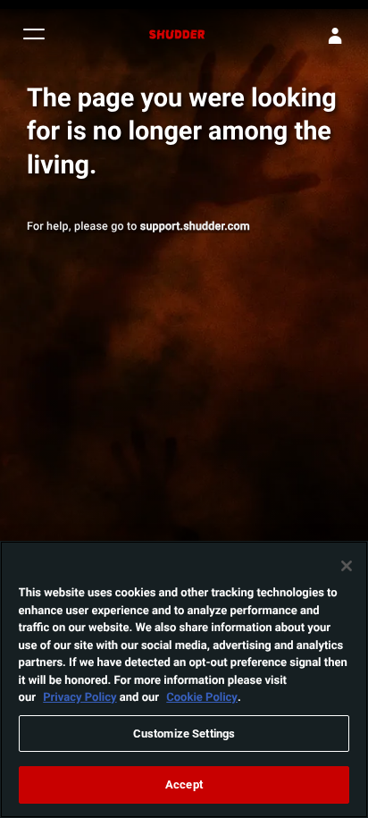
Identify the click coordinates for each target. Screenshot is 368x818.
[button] (34, 36)
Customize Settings (184, 733)
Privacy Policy (79, 696)
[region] (184, 679)
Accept (184, 784)
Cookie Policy (202, 696)
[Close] (346, 566)
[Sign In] (335, 35)
